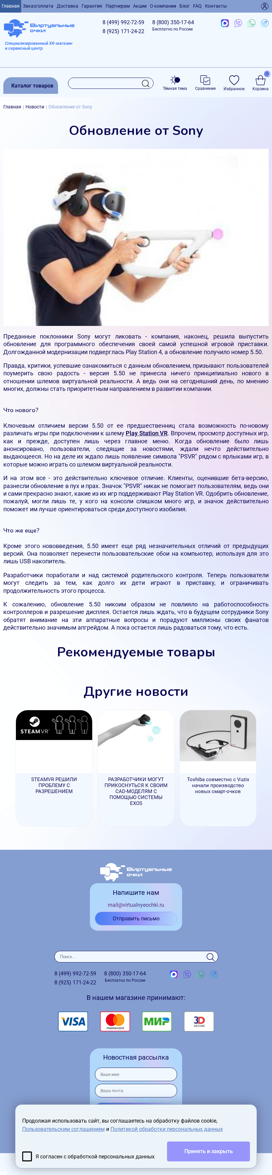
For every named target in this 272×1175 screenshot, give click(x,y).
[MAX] (225, 23)
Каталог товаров (32, 86)
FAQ (197, 6)
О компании (163, 6)
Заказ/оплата (38, 6)
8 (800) (173, 25)
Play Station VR (147, 433)
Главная (11, 6)
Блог (184, 6)
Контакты (216, 6)
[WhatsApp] (251, 23)
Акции (140, 6)
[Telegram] (265, 23)
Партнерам (117, 6)
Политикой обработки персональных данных (166, 1129)
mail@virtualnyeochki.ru (136, 905)
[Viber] (238, 23)
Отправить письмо (136, 918)
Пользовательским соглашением (63, 1129)
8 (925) (123, 31)
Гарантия (92, 6)
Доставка (67, 6)
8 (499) (123, 22)
